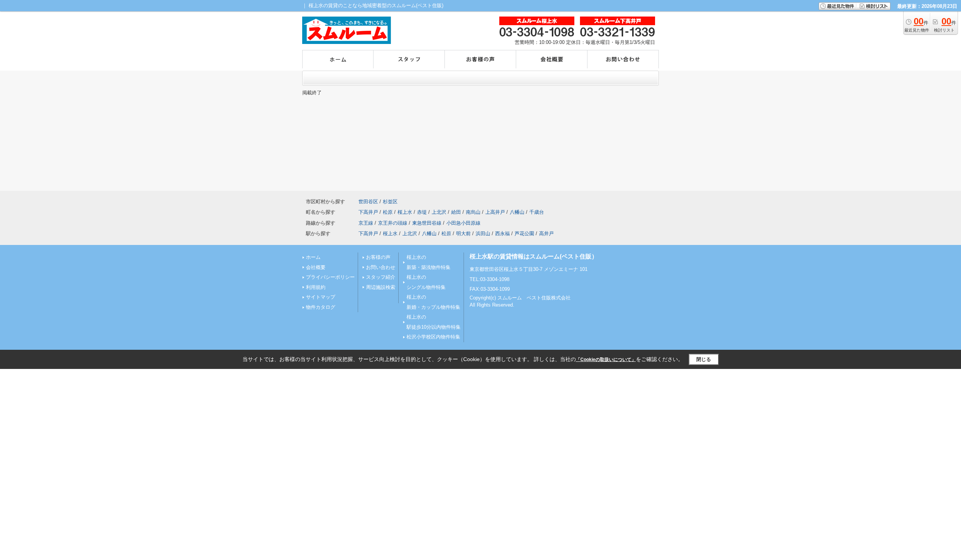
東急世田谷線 (426, 223)
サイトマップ (320, 297)
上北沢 (439, 212)
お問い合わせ (380, 267)
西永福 (502, 233)
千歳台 (536, 212)
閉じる (703, 359)
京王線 (365, 223)
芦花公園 (524, 233)
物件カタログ (320, 307)
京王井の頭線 (392, 223)
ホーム (313, 257)
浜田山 (483, 233)
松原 (388, 212)
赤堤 (422, 212)
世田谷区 (368, 201)
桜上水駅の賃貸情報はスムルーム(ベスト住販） (534, 256)
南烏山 (473, 212)
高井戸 (546, 233)
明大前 (463, 233)
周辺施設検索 (380, 287)
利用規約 (315, 287)
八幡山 (517, 212)
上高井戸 (495, 212)
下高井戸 (368, 212)
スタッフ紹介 (380, 277)
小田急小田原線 (463, 223)
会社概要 (315, 267)
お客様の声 (378, 257)
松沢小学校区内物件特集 (433, 337)
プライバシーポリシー (330, 277)
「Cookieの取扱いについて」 (606, 359)
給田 (456, 212)
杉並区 (390, 201)
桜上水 (405, 212)
